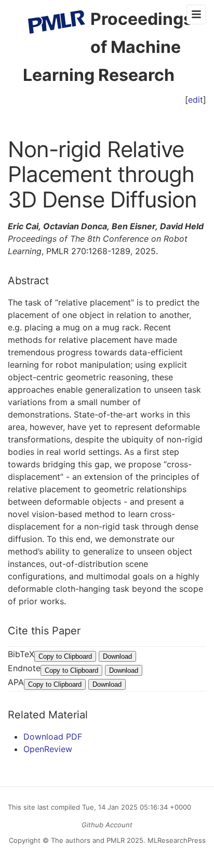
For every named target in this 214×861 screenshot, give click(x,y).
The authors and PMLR (88, 840)
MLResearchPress (175, 840)
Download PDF (52, 736)
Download (117, 656)
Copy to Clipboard (65, 656)
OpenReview (47, 749)
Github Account (107, 825)
